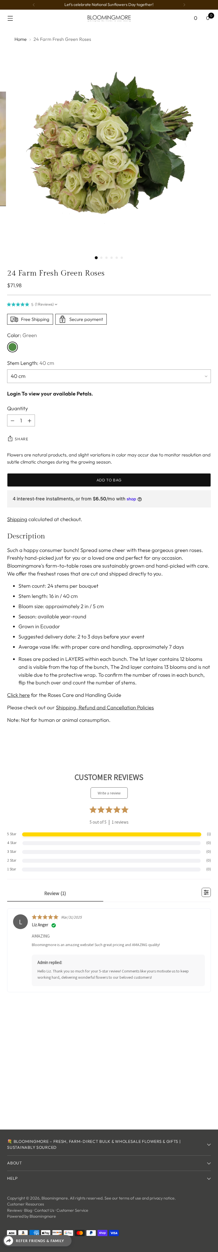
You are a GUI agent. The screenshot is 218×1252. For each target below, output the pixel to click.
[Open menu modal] (10, 18)
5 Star (11, 834)
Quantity (17, 408)
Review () (55, 893)
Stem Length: (30, 363)
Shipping (17, 519)
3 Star (11, 851)
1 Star (11, 869)
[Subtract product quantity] (12, 420)
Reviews (14, 1210)
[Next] (184, 5)
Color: (22, 335)
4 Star (12, 842)
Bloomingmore (54, 1198)
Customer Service (72, 1210)
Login (13, 393)
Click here (18, 695)
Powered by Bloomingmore (31, 1216)
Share (21, 438)
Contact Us (44, 1210)
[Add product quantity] (29, 420)
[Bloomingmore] (109, 18)
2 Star (11, 860)
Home (20, 39)
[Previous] (34, 5)
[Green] (12, 347)
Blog (28, 1210)
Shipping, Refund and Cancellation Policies (105, 707)
